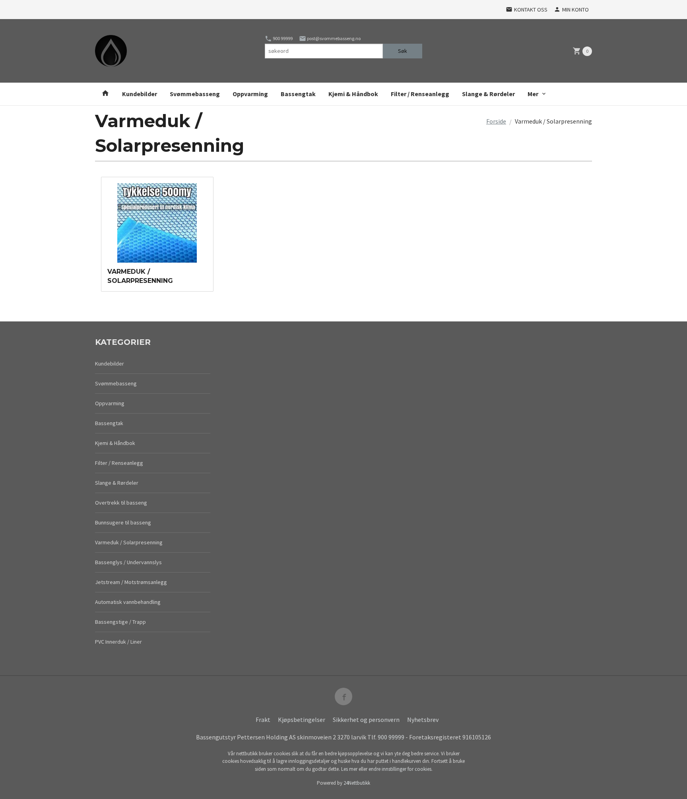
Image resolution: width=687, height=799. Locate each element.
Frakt (263, 720)
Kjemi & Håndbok (353, 94)
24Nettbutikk (357, 783)
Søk (402, 50)
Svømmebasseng (195, 94)
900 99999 (282, 38)
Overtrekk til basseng (121, 502)
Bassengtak (298, 94)
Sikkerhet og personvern (366, 720)
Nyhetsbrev (423, 720)
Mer (533, 94)
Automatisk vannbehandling (128, 602)
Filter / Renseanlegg (420, 94)
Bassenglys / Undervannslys (128, 562)
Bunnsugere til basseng (123, 522)
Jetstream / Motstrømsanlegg (131, 582)
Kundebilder (139, 94)
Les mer (350, 769)
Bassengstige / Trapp (120, 621)
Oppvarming (250, 94)
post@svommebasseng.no (333, 38)
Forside (496, 121)
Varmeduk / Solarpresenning (129, 542)
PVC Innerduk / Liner (118, 641)
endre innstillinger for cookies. (401, 769)
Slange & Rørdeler (488, 94)
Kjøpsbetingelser (301, 720)
